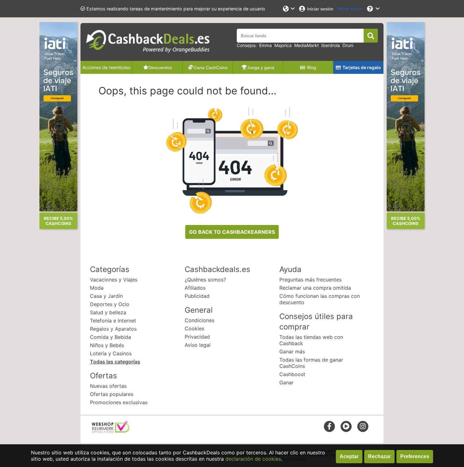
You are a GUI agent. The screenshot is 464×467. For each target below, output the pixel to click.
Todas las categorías (115, 361)
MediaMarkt (306, 45)
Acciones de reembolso (106, 67)
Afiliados (195, 288)
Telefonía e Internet (113, 320)
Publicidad (197, 296)
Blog (311, 67)
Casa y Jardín (106, 296)
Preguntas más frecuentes (310, 279)
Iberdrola (330, 45)
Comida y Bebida (110, 337)
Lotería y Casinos (111, 353)
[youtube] (346, 426)
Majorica (283, 45)
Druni (347, 45)
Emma (265, 45)
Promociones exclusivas (118, 402)
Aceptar (349, 456)
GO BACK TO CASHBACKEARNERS (232, 232)
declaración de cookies (253, 459)
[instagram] (363, 426)
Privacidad (197, 337)
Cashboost (292, 374)
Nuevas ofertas (108, 386)
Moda (97, 288)
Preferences (414, 456)
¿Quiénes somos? (205, 279)
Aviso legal (198, 345)
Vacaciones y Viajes (113, 279)
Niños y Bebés (107, 345)
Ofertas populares (111, 394)
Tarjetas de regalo (361, 67)
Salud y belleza (108, 312)
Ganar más (292, 351)
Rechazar (379, 456)
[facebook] (329, 426)
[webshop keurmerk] (110, 431)
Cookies (194, 328)
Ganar (286, 382)
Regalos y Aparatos (113, 329)
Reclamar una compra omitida (315, 288)
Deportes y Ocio (109, 304)
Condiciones (199, 320)
